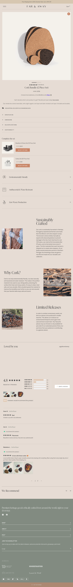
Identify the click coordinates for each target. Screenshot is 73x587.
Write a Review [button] (63, 386)
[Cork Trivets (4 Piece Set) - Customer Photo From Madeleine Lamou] (6, 394)
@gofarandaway (64, 346)
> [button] (41, 481)
